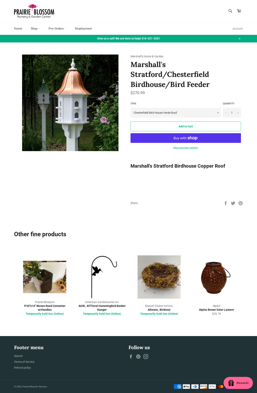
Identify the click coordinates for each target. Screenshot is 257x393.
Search (18, 356)
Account (238, 28)
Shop (34, 28)
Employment (83, 28)
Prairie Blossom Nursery (34, 386)
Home (18, 28)
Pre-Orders (57, 28)
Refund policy (22, 367)
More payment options (185, 147)
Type (133, 103)
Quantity (228, 103)
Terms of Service (24, 361)
